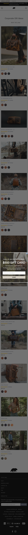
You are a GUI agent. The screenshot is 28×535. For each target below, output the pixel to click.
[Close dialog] (26, 253)
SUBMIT (14, 277)
